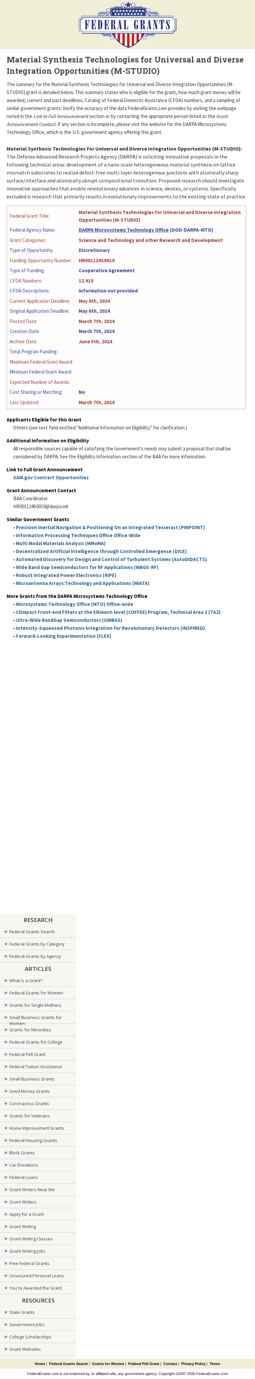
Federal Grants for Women (36, 993)
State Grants (22, 1312)
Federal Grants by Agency (35, 956)
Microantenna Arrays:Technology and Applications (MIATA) (82, 583)
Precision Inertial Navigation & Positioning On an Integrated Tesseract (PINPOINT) (110, 527)
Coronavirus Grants (29, 1103)
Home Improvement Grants (36, 1128)
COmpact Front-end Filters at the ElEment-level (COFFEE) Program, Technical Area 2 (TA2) (118, 612)
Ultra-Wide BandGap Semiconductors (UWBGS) (69, 620)
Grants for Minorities (30, 1030)
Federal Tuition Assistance (35, 1067)
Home (40, 1364)
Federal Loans (23, 1177)
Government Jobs (26, 1324)
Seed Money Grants (29, 1091)
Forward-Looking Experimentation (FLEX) (63, 636)
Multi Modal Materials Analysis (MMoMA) (61, 543)
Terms (215, 1364)
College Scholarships (30, 1337)
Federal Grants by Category (37, 944)
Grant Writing (22, 1226)
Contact (170, 1364)
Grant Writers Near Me (32, 1190)
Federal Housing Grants (33, 1140)
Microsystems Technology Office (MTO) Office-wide (74, 604)
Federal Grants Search (32, 932)
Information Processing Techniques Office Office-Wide (78, 535)
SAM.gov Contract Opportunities (51, 477)
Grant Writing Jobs (27, 1251)
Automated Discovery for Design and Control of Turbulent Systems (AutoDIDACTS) (111, 559)
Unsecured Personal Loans (36, 1276)
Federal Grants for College (35, 1042)
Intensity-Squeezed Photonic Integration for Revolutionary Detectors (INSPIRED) (110, 628)
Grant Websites (25, 1349)
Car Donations (23, 1165)
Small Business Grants (32, 1079)
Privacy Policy (193, 1364)
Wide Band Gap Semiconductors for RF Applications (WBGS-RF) (87, 567)
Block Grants (22, 1153)
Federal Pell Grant (27, 1054)
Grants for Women (108, 1364)
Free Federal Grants (29, 1263)
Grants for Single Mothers (35, 1005)
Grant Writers (23, 1202)
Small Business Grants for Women (35, 1018)
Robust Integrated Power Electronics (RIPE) (66, 575)
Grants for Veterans (29, 1116)
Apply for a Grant (26, 1214)
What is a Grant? (25, 980)
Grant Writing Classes (31, 1239)
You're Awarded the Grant (35, 1288)
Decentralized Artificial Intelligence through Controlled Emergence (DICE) (101, 551)
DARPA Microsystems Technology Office (124, 230)
